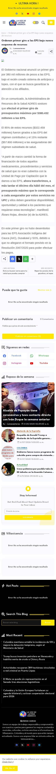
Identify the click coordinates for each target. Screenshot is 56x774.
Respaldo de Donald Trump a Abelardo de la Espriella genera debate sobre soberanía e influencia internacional (35, 437)
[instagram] (34, 13)
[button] (36, 22)
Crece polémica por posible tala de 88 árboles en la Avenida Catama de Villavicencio (35, 471)
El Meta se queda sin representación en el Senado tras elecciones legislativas (25, 680)
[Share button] (32, 259)
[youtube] (28, 13)
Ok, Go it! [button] (10, 768)
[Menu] (4, 23)
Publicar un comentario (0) (28, 336)
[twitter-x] (22, 13)
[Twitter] (19, 259)
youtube (44, 363)
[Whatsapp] (26, 259)
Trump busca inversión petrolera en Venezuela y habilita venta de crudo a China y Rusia (28, 658)
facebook (16, 356)
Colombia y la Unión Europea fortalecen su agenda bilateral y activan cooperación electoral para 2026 (28, 694)
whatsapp (44, 356)
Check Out (7, 762)
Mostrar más (43, 290)
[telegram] (39, 13)
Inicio (3, 33)
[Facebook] (13, 259)
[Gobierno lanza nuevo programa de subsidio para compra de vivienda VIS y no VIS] (8, 452)
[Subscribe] (51, 22)
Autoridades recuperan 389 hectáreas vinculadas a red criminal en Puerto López (29, 669)
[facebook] (17, 13)
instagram (16, 363)
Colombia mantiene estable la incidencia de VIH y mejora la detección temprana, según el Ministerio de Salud (29, 645)
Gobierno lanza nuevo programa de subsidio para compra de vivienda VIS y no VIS (35, 454)
